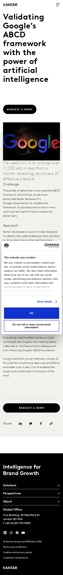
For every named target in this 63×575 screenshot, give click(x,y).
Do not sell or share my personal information (31, 326)
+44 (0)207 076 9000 (18, 523)
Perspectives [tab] (12, 493)
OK (31, 313)
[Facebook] (17, 533)
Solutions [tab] (9, 485)
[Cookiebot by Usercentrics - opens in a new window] (45, 245)
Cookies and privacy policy (17, 552)
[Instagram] (11, 533)
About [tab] (7, 501)
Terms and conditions (15, 547)
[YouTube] (5, 533)
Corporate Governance (15, 558)
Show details (44, 301)
